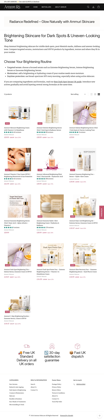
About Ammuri (60, 7)
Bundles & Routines (15, 399)
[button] (8, 132)
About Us (33, 387)
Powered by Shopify (66, 415)
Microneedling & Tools (16, 405)
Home (35, 7)
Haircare (12, 396)
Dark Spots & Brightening (17, 390)
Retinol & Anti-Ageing (16, 387)
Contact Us (34, 390)
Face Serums (13, 384)
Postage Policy (56, 384)
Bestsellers (46, 7)
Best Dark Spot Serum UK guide (68, 82)
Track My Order (57, 402)
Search (33, 384)
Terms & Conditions (58, 393)
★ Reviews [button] (102, 212)
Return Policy (56, 390)
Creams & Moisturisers (16, 393)
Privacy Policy (56, 387)
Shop (27, 7)
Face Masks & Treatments (17, 402)
